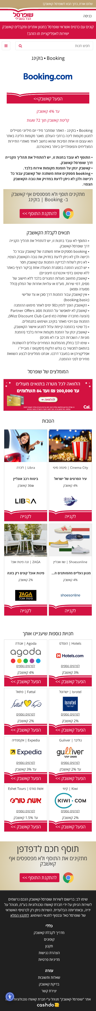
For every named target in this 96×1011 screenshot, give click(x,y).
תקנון (49, 946)
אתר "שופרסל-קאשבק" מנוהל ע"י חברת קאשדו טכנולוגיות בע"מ (48, 999)
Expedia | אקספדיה (26, 740)
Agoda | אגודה (25, 643)
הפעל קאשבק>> (48, 99)
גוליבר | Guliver (70, 740)
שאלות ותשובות (49, 977)
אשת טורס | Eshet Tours (25, 788)
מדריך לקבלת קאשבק (49, 932)
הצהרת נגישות (49, 952)
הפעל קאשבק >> (70, 681)
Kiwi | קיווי (70, 788)
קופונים (49, 939)
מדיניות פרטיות (49, 959)
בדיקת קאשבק (49, 984)
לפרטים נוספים (70, 666)
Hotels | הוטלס (70, 643)
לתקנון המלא (19, 915)
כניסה (87, 15)
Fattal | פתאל (25, 691)
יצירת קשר (49, 990)
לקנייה (70, 516)
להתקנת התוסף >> (39, 213)
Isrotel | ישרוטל (70, 691)
